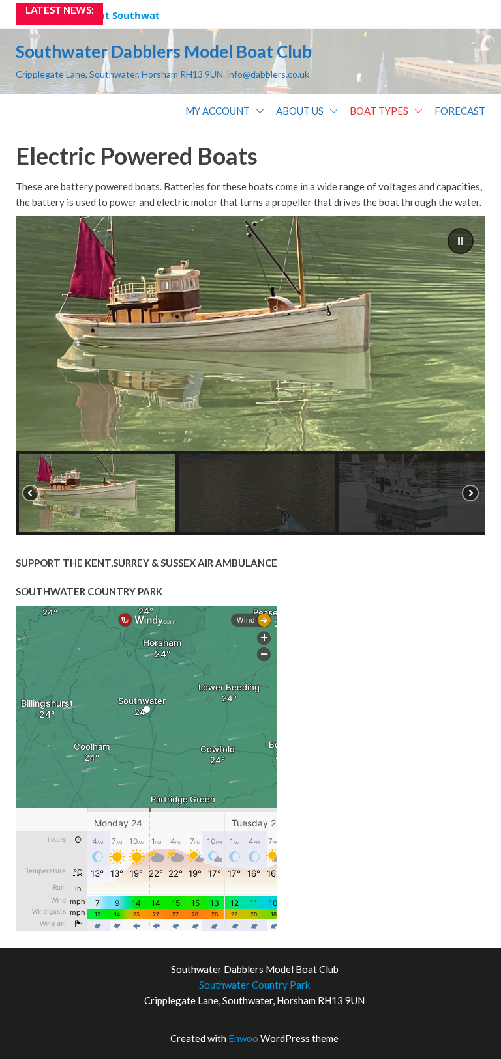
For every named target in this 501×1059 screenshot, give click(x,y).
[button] (461, 241)
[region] (250, 375)
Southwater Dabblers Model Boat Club (164, 51)
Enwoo (243, 1038)
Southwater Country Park (254, 985)
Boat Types (379, 111)
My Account (217, 111)
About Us (300, 111)
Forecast (459, 111)
